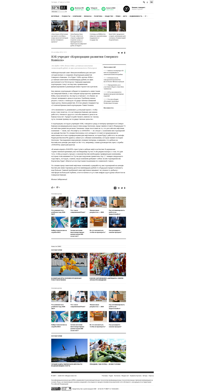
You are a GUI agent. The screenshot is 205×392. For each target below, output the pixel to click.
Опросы (151, 376)
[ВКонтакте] (118, 52)
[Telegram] (121, 52)
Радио (111, 376)
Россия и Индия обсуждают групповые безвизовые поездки (111, 101)
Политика (98, 16)
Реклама (105, 376)
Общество (109, 16)
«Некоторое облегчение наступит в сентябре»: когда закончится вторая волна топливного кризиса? (59, 38)
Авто (125, 16)
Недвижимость (136, 16)
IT (145, 16)
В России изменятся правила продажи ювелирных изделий (114, 94)
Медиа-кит (125, 376)
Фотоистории (56, 250)
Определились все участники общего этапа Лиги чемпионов (114, 87)
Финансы (88, 16)
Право (118, 16)
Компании (77, 16)
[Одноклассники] (124, 52)
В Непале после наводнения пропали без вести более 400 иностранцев (114, 80)
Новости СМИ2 (56, 246)
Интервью (55, 16)
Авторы (145, 376)
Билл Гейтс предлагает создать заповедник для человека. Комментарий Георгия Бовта (117, 37)
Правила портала (135, 376)
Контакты (117, 376)
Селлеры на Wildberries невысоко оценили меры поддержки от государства (98, 37)
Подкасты (66, 16)
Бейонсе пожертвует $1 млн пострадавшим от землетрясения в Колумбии (114, 72)
